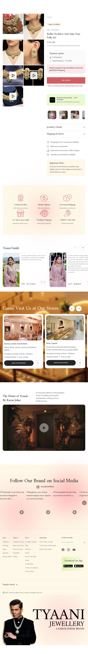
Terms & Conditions (31, 568)
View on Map (23, 357)
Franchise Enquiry (31, 542)
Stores (27, 560)
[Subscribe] (84, 542)
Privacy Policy (29, 571)
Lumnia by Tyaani (18, 542)
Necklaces (6, 542)
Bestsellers (16, 553)
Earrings (5, 545)
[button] (82, 247)
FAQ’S (27, 553)
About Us (28, 549)
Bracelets (5, 553)
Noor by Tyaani (18, 549)
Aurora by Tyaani (18, 545)
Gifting (15, 556)
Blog (26, 545)
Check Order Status (45, 549)
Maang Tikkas (7, 556)
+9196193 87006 (10, 357)
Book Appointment (19, 363)
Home (49, 17)
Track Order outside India (47, 545)
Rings (4, 549)
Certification (29, 564)
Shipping (61, 45)
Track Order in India (46, 542)
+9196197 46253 (52, 357)
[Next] (84, 503)
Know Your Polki (30, 556)
